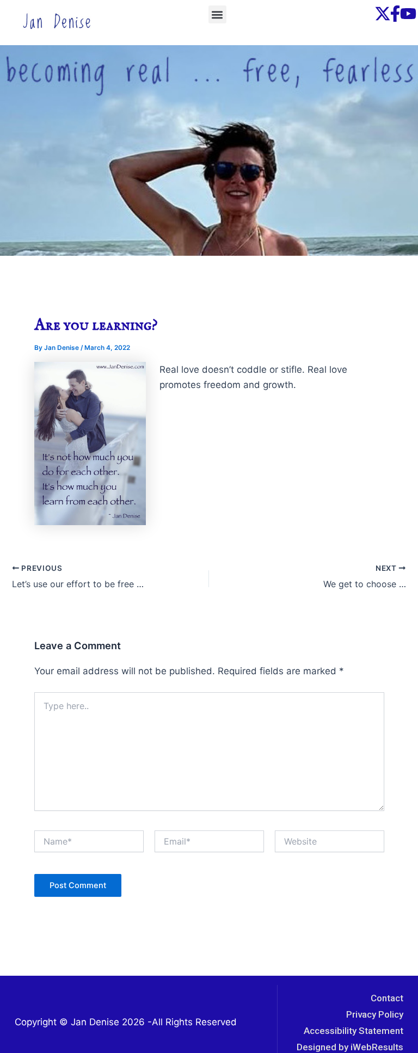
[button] (217, 14)
